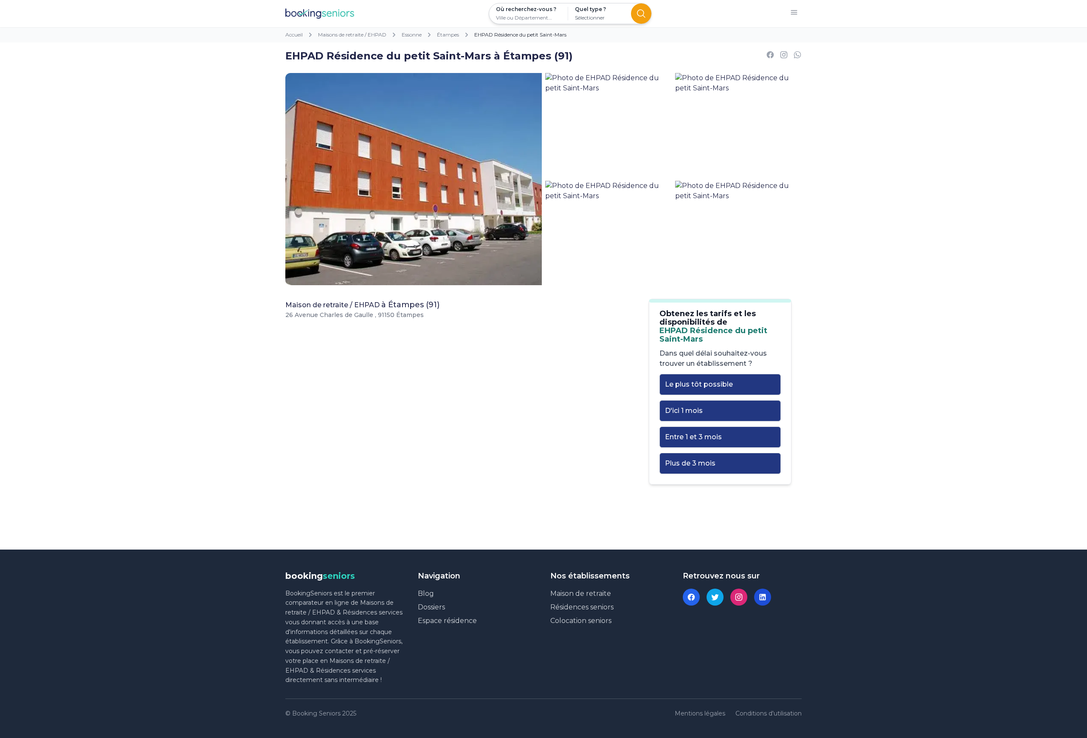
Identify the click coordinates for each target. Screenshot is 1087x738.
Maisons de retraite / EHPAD (352, 34)
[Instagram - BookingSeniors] (738, 597)
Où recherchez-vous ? (526, 9)
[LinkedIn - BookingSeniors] (762, 597)
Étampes (448, 34)
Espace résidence (447, 621)
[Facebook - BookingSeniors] (691, 597)
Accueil (294, 34)
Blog (426, 593)
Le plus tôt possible (699, 384)
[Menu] (794, 14)
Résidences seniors (582, 607)
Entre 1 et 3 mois (693, 437)
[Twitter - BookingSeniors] (715, 597)
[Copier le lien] (784, 56)
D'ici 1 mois (684, 411)
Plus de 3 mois (690, 463)
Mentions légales (700, 713)
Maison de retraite (580, 593)
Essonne (412, 34)
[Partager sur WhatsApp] (797, 56)
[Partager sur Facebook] (770, 56)
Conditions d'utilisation (768, 713)
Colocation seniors (580, 621)
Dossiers (431, 607)
